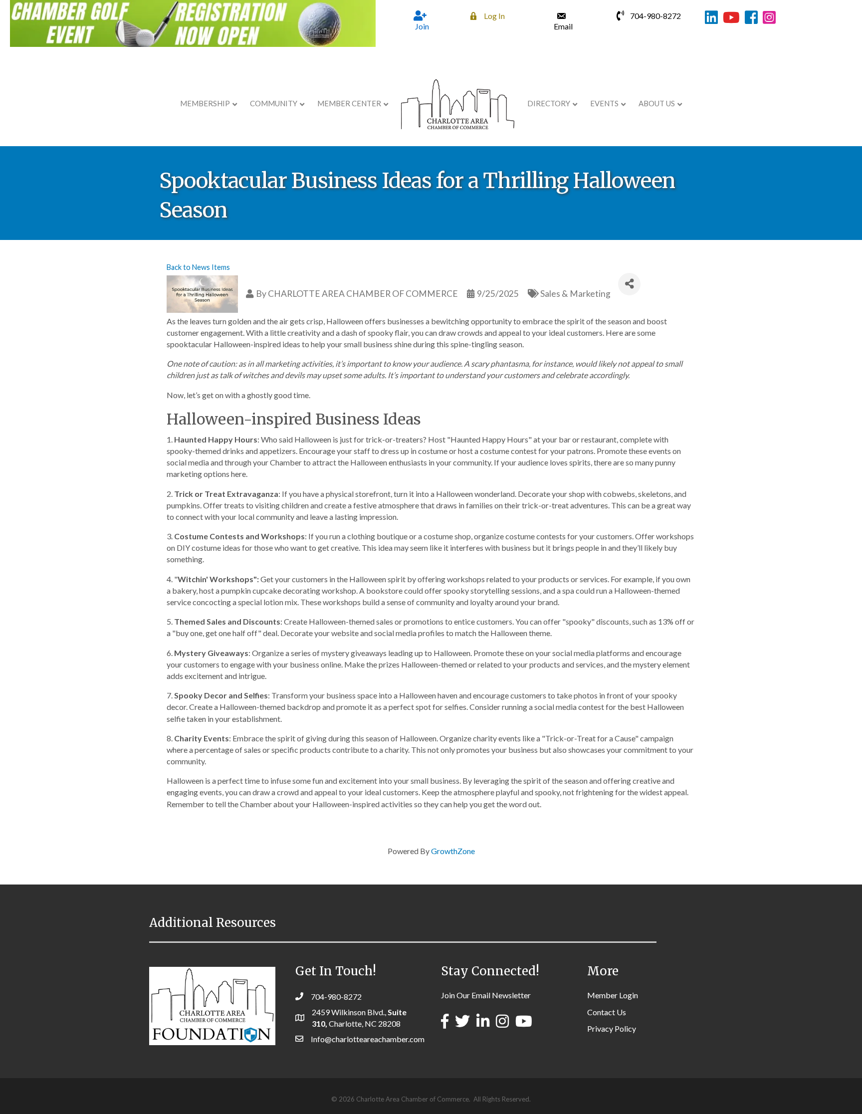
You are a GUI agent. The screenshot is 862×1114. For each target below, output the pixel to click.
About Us (657, 103)
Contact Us (606, 1012)
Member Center (349, 103)
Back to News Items (198, 267)
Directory (548, 103)
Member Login (612, 995)
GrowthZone (453, 851)
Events (604, 103)
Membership (205, 103)
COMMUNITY (273, 103)
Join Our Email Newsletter (486, 995)
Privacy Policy (611, 1028)
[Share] (629, 284)
